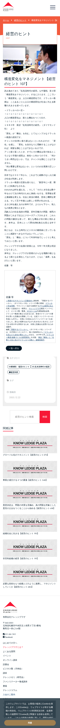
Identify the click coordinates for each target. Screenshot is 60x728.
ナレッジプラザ (35, 308)
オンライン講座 (10, 660)
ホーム (6, 20)
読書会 (6, 664)
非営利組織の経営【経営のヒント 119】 (21, 558)
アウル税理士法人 (46, 306)
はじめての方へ (10, 643)
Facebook (9, 637)
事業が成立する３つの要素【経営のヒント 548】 (25, 480)
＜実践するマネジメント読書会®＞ (19, 301)
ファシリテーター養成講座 (15, 681)
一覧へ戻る (14, 348)
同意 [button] (30, 723)
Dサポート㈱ (32, 311)
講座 (5, 673)
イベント (7, 655)
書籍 (5, 686)
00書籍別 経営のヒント (19, 366)
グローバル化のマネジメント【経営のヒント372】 (26, 455)
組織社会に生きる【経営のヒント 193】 (21, 533)
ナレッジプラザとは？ (13, 647)
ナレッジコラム (10, 690)
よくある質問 (9, 651)
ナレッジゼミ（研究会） (14, 677)
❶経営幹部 (13, 372)
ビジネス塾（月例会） (13, 668)
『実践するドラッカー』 (19, 329)
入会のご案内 (9, 694)
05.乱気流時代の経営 (41, 366)
